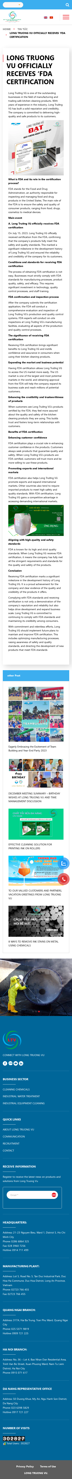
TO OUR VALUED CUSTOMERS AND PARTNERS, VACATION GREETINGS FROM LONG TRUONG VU (35, 894)
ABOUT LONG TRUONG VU (18, 1129)
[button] (33, 1011)
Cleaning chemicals (16, 1089)
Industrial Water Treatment (21, 1096)
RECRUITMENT (11, 1143)
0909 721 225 (20, 1333)
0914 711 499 (20, 1250)
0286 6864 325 (20, 1241)
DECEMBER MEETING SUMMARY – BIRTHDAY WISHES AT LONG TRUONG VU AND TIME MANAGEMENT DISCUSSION (34, 797)
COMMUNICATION (14, 1136)
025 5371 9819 (20, 1329)
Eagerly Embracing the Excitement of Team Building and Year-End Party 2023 (32, 748)
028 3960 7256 (16, 1245)
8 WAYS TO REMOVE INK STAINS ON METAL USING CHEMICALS (33, 943)
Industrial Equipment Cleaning (24, 1103)
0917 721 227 (20, 1412)
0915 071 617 (19, 1372)
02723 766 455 (20, 1289)
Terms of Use (48, 1466)
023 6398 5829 (20, 1407)
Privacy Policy (25, 1466)
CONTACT (8, 1150)
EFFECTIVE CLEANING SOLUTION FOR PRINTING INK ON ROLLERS (30, 846)
